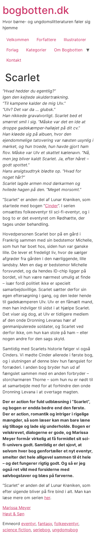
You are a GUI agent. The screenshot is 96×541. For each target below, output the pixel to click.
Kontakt (13, 60)
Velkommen (17, 39)
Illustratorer (75, 39)
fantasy (45, 523)
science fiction (17, 529)
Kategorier (36, 49)
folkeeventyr (66, 523)
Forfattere (46, 39)
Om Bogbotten (68, 49)
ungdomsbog (65, 529)
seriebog (41, 529)
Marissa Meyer (17, 507)
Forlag (12, 49)
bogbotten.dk (36, 10)
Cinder (51, 205)
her (47, 497)
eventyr (28, 523)
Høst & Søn (13, 513)
